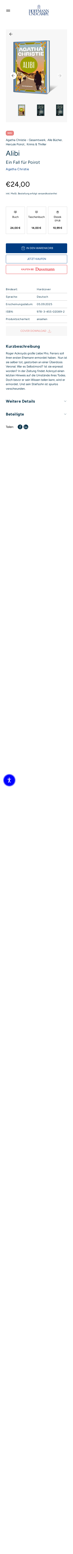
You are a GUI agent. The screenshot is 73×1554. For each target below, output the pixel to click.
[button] (9, 780)
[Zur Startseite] (39, 10)
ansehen (42, 319)
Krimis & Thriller (36, 144)
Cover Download (33, 331)
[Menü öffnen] (8, 10)
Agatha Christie (17, 169)
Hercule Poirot (15, 144)
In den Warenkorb (39, 248)
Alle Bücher (54, 140)
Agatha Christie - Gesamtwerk (25, 140)
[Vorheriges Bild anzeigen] (13, 75)
